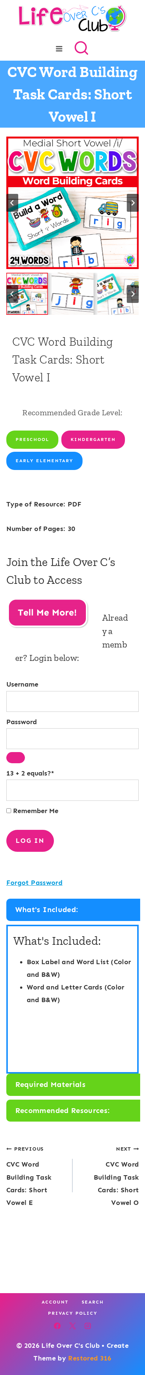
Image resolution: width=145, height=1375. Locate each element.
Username (22, 684)
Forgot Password (34, 883)
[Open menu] (59, 48)
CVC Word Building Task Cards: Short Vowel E (29, 1176)
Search (93, 1302)
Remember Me (34, 811)
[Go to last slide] (12, 203)
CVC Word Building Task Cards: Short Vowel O (116, 1176)
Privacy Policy (72, 1313)
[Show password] (15, 757)
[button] (27, 293)
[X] (72, 1326)
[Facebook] (57, 1326)
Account (55, 1302)
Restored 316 (89, 1358)
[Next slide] (133, 203)
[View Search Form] (81, 48)
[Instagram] (87, 1326)
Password (21, 722)
